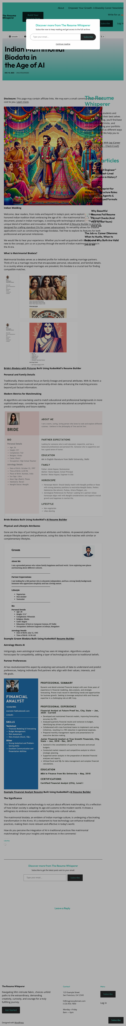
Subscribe (88, 37)
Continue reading (63, 44)
